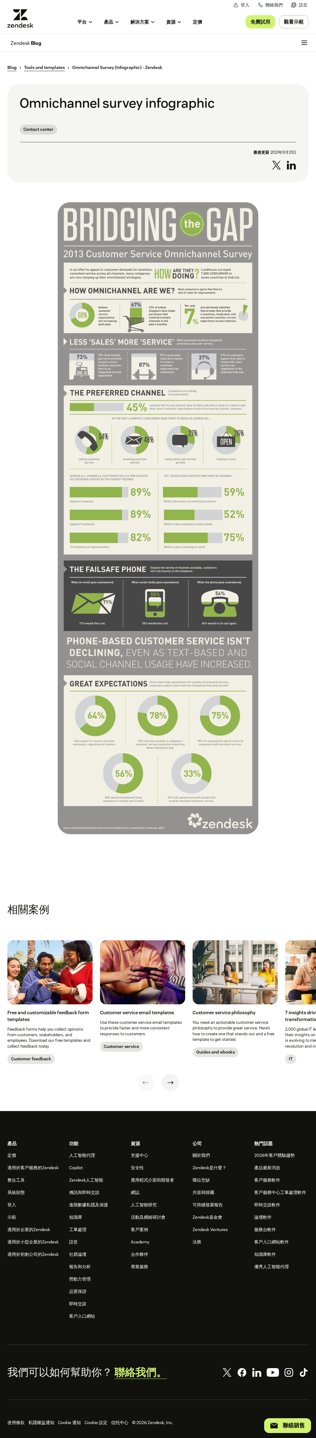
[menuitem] (299, 5)
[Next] (170, 1082)
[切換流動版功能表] (304, 42)
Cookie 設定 (96, 1422)
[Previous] (145, 1082)
